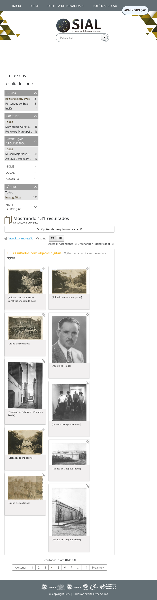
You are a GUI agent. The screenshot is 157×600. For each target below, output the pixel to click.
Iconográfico (13, 197)
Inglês (8, 108)
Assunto (12, 178)
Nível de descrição (13, 206)
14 (85, 567)
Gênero (11, 186)
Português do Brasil (17, 103)
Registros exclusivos (17, 99)
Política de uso (105, 5)
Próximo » (98, 567)
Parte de (12, 115)
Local (10, 172)
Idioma (11, 92)
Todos (9, 122)
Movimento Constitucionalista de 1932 (28, 126)
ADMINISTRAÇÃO (135, 10)
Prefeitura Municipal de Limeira (24, 131)
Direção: (53, 244)
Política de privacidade (65, 5)
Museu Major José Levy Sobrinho (25, 154)
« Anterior (20, 567)
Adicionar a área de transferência (43, 268)
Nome (10, 166)
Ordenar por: (85, 244)
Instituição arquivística (15, 141)
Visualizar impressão (20, 238)
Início (16, 5)
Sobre (34, 5)
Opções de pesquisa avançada (59, 229)
